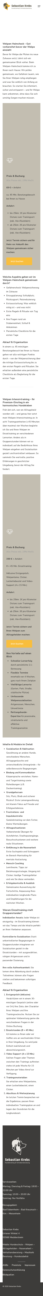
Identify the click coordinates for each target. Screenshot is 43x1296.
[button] (39, 6)
